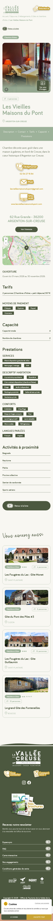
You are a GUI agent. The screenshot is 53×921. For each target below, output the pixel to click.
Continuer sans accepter (42, 903)
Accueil (5, 16)
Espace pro (7, 842)
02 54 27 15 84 (26, 173)
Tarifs (32, 131)
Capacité (42, 131)
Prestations (26, 136)
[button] (26, 247)
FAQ (4, 848)
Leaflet (35, 264)
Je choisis (14, 917)
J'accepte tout (39, 917)
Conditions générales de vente (15, 868)
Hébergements (24, 16)
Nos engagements (10, 862)
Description (8, 131)
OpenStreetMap (41, 264)
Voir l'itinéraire (26, 229)
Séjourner (13, 16)
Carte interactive (9, 855)
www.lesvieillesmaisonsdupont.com (26, 204)
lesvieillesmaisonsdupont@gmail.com (26, 188)
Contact (22, 131)
